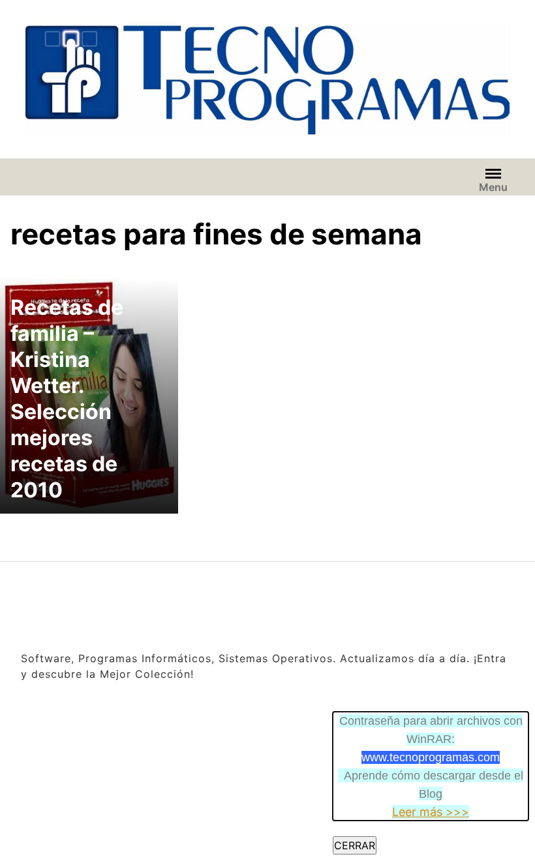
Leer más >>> (430, 812)
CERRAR (354, 845)
